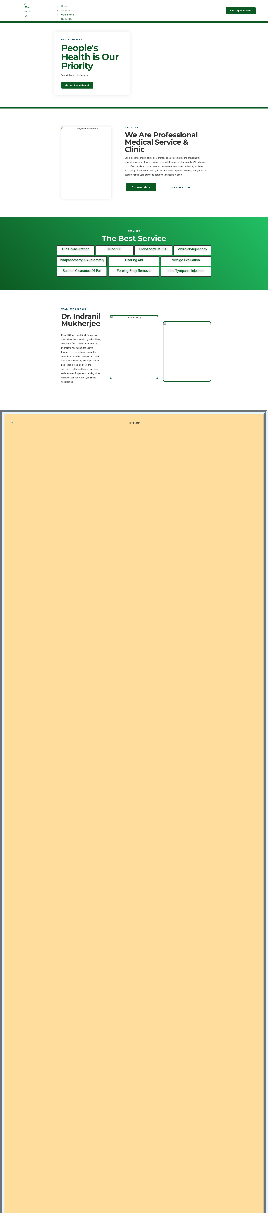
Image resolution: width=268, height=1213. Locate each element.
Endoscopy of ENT (153, 249)
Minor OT (114, 249)
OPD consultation (75, 249)
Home (64, 6)
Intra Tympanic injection (186, 271)
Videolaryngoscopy (192, 249)
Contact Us (66, 19)
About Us (65, 10)
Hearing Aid (134, 260)
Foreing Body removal (134, 271)
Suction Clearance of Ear (82, 271)
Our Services (67, 14)
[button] (134, 2)
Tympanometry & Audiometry (81, 260)
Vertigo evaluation (186, 260)
